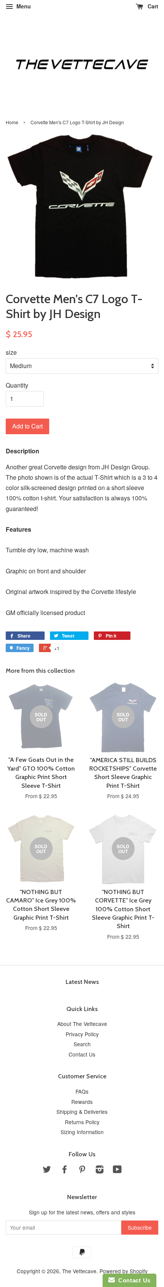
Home (12, 122)
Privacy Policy (82, 1034)
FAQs (82, 1091)
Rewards (82, 1101)
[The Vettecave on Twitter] (47, 1170)
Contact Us (82, 1054)
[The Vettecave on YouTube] (117, 1170)
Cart (152, 6)
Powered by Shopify (124, 1271)
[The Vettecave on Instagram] (99, 1170)
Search (82, 1044)
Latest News (82, 981)
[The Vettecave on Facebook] (64, 1170)
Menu (23, 6)
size (11, 352)
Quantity (17, 385)
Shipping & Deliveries (82, 1111)
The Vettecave (79, 1271)
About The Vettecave (82, 1023)
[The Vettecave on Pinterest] (82, 1170)
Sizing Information (82, 1132)
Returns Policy (82, 1122)
